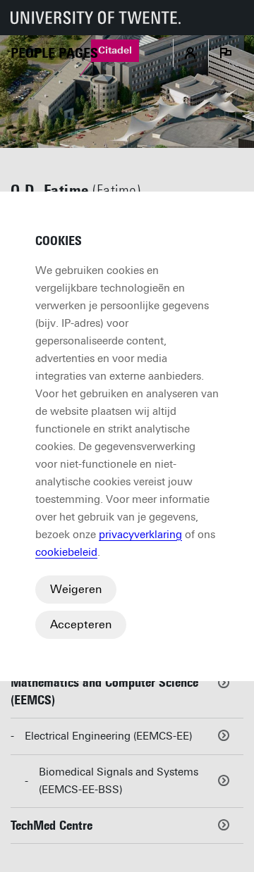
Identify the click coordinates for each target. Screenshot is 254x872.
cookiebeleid (66, 552)
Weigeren (76, 589)
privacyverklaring (140, 534)
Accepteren (80, 624)
